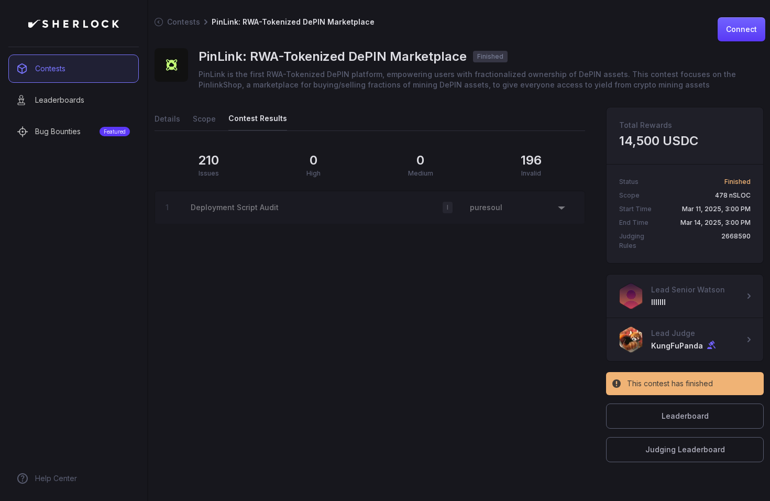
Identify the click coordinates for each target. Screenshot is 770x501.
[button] (370, 207)
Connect (741, 29)
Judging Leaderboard (685, 449)
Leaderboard (685, 415)
